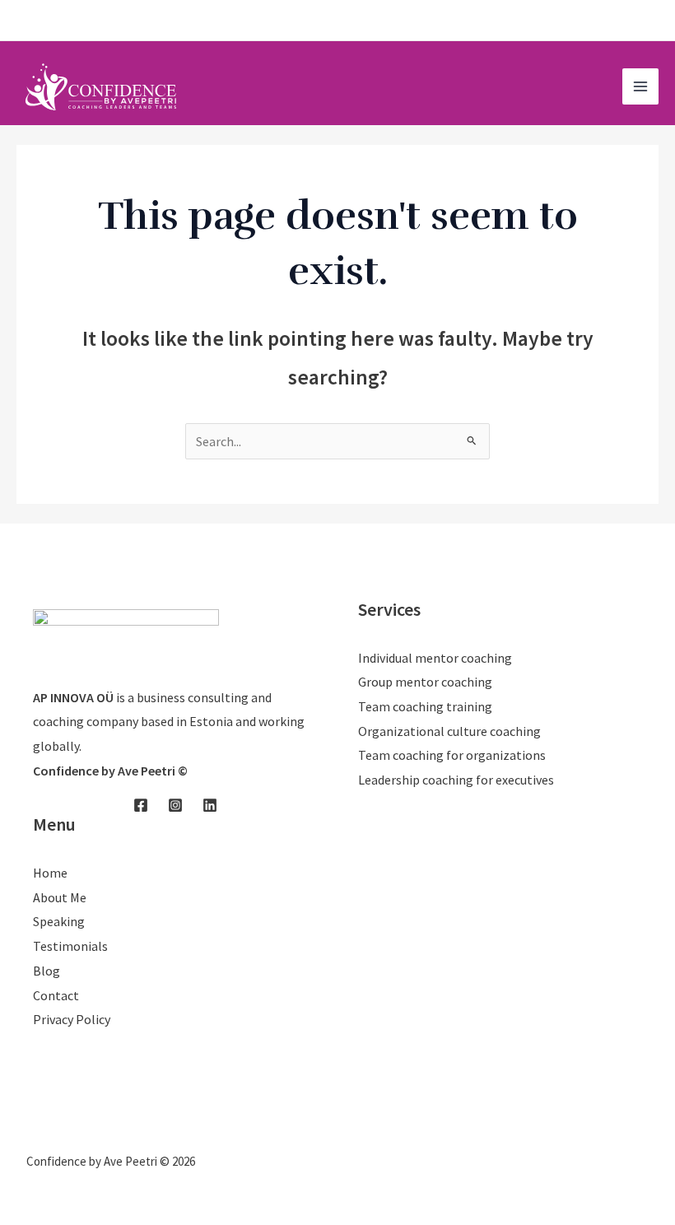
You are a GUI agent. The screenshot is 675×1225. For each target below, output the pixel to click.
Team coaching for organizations (452, 755)
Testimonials (70, 946)
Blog (46, 970)
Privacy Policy (71, 1019)
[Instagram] (626, 21)
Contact (56, 995)
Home (50, 872)
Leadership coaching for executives (456, 779)
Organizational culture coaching (449, 731)
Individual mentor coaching (435, 658)
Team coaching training (425, 706)
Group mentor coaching (425, 681)
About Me (59, 897)
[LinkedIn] (651, 21)
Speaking (59, 921)
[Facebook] (601, 21)
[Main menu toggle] (640, 86)
